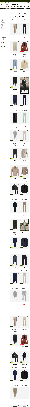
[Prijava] (23, 4)
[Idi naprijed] (26, 7)
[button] (21, 13)
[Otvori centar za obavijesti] (25, 4)
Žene (1, 4)
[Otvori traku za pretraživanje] (28, 6)
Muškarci (4, 4)
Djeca (7, 4)
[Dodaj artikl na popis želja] (18, 24)
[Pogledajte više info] (15, 39)
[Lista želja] (26, 4)
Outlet (2, 2)
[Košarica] (28, 4)
